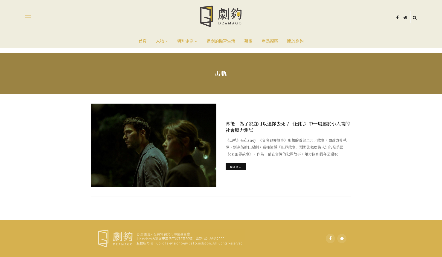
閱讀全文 (235, 166)
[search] (414, 17)
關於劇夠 (295, 41)
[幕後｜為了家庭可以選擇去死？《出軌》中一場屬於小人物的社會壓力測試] (153, 145)
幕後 (248, 41)
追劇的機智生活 (220, 41)
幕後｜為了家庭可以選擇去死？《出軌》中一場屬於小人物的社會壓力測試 (288, 126)
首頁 (143, 41)
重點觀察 (270, 41)
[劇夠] (170, 238)
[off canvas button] (28, 17)
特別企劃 (185, 41)
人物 (160, 41)
